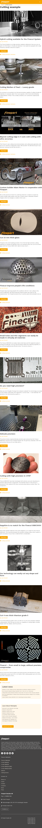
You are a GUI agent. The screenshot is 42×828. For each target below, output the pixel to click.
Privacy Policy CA (31, 822)
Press (2, 789)
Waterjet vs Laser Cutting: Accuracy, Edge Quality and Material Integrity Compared (18, 689)
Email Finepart (6, 799)
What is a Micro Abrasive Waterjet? (9, 716)
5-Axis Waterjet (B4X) (6, 768)
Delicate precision (7, 434)
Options (3, 770)
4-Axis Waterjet (5, 764)
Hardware (12, 54)
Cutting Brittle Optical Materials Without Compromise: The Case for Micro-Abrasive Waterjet (20, 692)
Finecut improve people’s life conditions (17, 286)
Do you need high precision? (12, 386)
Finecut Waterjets (5, 760)
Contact (3, 783)
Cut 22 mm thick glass (9, 238)
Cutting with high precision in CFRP (15, 476)
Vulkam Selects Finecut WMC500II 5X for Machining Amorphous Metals (16, 697)
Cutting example (6, 54)
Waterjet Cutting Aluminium (8, 713)
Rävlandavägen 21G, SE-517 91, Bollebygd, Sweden (15, 802)
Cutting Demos (5, 772)
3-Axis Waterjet (5, 762)
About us (3, 779)
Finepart (2, 4)
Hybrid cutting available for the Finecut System (20, 39)
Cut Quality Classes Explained (8, 714)
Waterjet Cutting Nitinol (7, 709)
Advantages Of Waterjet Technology (9, 720)
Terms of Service (31, 823)
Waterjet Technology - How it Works (9, 717)
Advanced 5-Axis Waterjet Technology (10, 708)
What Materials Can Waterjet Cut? (9, 719)
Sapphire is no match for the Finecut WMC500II (20, 525)
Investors (3, 785)
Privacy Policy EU (31, 818)
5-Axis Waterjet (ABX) (6, 766)
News (2, 787)
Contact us (5, 809)
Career (2, 781)
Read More (4, 51)
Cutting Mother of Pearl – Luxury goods (17, 87)
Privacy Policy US (31, 820)
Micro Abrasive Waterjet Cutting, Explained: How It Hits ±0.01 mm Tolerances (17, 691)
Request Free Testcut (7, 726)
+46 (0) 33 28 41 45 (7, 805)
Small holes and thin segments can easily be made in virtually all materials (19, 337)
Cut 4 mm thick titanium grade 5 (14, 615)
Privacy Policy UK (31, 819)
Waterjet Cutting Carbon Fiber (8, 711)
